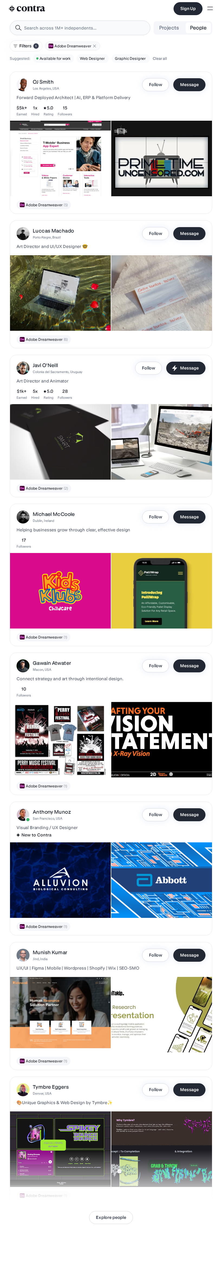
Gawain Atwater (52, 663)
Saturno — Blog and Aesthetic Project (147, 317)
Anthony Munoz (52, 812)
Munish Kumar (50, 952)
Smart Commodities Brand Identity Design (50, 466)
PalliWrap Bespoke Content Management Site (154, 615)
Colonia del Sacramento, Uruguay (58, 372)
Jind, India (40, 959)
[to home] (27, 8)
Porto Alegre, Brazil (47, 237)
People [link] (198, 28)
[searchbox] (84, 28)
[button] (94, 46)
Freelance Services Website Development (151, 1173)
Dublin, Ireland (43, 520)
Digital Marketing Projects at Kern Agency (49, 183)
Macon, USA (42, 669)
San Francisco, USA (47, 818)
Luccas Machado (53, 231)
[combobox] (80, 28)
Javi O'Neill (45, 365)
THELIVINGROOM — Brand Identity (44, 317)
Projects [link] (169, 28)
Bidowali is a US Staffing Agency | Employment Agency (42, 1036)
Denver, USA (42, 1093)
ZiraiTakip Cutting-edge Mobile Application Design (159, 1039)
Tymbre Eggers (51, 1087)
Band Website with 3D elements (41, 1173)
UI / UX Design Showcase (137, 466)
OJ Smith (43, 82)
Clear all (160, 58)
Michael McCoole (54, 514)
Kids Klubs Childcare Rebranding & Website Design (58, 615)
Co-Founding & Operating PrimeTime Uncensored (158, 183)
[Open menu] (210, 8)
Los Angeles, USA (46, 88)
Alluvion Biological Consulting (39, 904)
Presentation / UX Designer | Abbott (146, 904)
